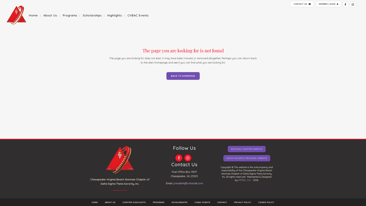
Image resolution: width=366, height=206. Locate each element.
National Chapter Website (246, 149)
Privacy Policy (242, 202)
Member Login (327, 4)
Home (95, 202)
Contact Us (300, 4)
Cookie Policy (266, 202)
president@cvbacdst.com (188, 183)
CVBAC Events (202, 202)
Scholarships (179, 202)
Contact (222, 202)
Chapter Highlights (134, 202)
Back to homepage (183, 76)
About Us (110, 202)
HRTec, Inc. (244, 180)
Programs (158, 202)
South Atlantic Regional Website (246, 158)
